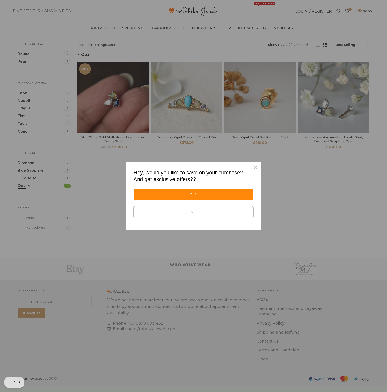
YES (193, 194)
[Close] (255, 167)
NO (193, 212)
